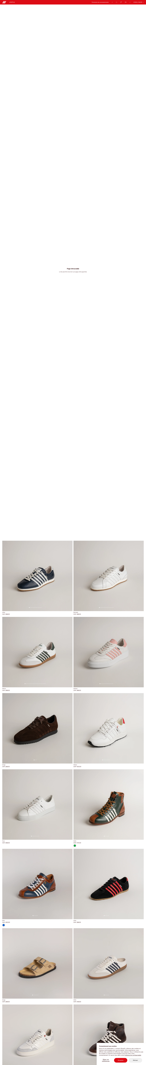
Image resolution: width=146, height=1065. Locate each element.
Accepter (121, 1060)
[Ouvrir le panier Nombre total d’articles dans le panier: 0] (121, 2)
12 (41, 607)
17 (42, 683)
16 (41, 683)
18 (43, 683)
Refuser (135, 1060)
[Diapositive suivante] (71, 576)
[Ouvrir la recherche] (116, 2)
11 (40, 607)
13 (112, 607)
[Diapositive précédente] (4, 576)
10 (38, 607)
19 (44, 683)
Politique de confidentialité (133, 1055)
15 (40, 683)
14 (113, 607)
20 (45, 683)
